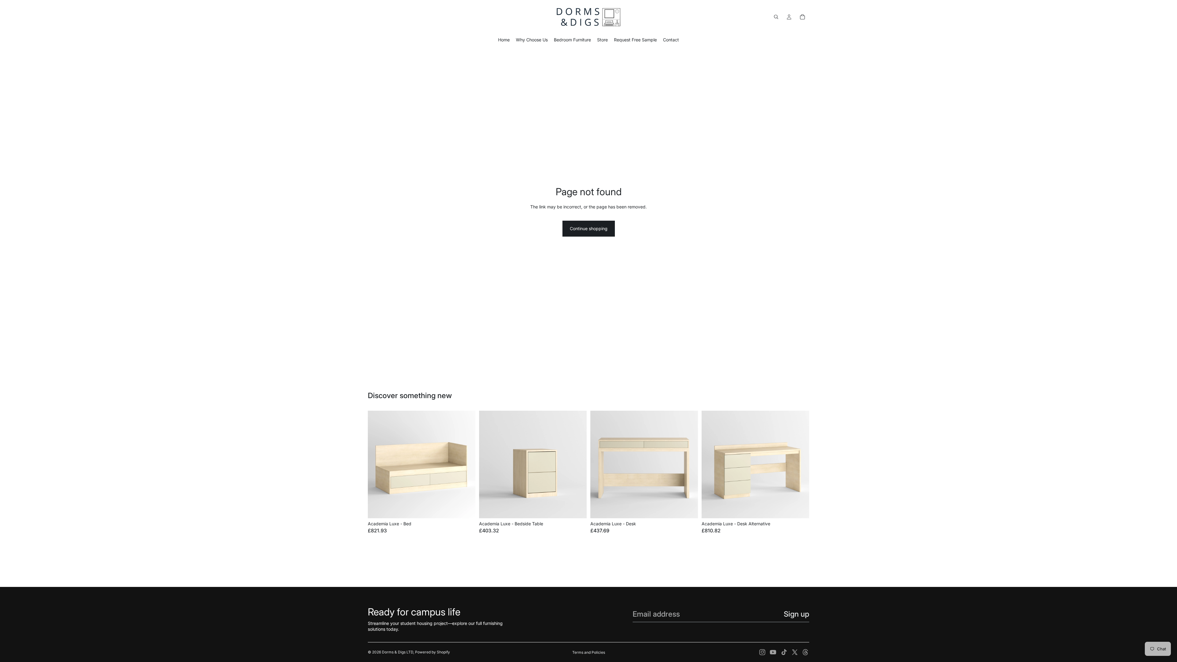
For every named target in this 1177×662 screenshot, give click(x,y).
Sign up (796, 614)
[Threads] (805, 652)
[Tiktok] (784, 652)
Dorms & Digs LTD (397, 652)
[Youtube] (773, 652)
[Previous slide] (377, 464)
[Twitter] (794, 652)
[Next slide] (466, 464)
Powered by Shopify (432, 652)
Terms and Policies (588, 652)
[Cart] (802, 17)
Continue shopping (589, 228)
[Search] (776, 17)
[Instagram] (762, 652)
